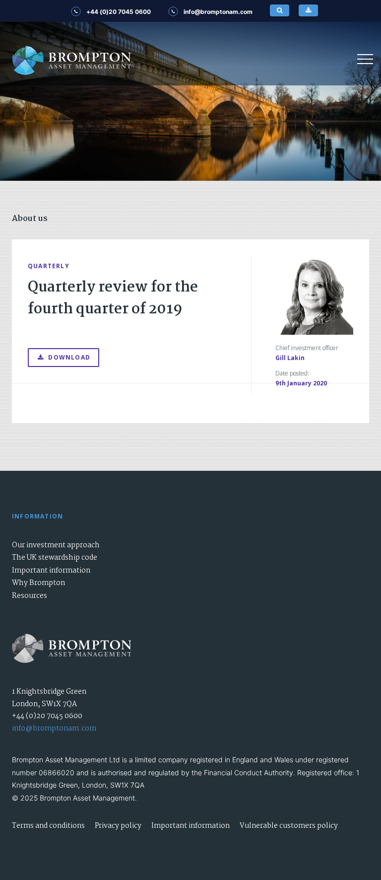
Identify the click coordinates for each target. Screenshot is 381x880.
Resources (29, 596)
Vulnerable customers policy (289, 826)
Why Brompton (38, 583)
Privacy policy (118, 826)
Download (69, 357)
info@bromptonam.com (54, 728)
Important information (51, 571)
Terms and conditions (48, 826)
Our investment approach (56, 545)
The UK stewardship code (54, 558)
